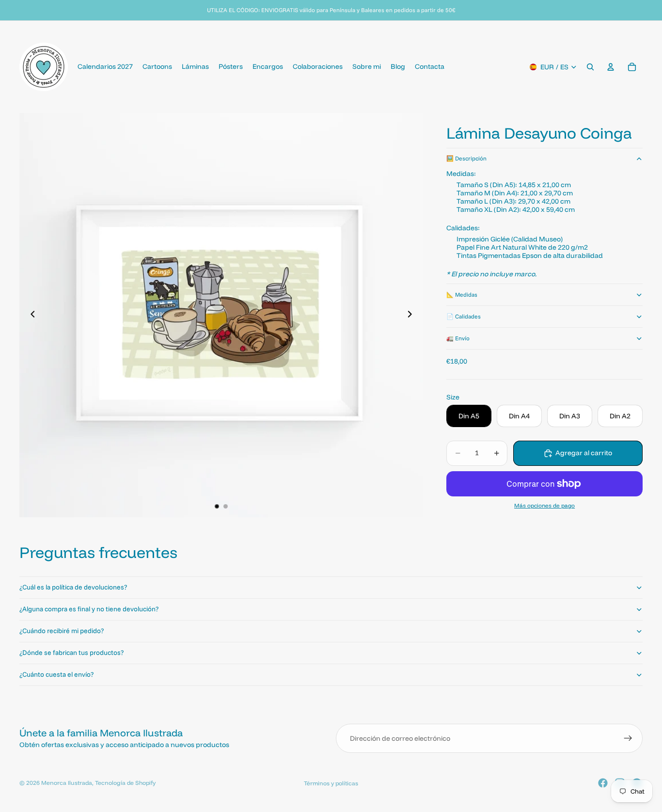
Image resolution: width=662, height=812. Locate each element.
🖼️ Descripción (466, 158)
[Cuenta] (610, 67)
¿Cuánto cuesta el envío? (56, 674)
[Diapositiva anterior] (30, 315)
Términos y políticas (331, 783)
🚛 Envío (458, 338)
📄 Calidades (463, 316)
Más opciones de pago (544, 505)
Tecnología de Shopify (125, 782)
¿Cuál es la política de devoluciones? (73, 587)
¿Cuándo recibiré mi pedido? (61, 630)
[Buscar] (590, 67)
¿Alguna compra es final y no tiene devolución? (88, 609)
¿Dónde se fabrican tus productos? (71, 652)
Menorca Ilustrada (66, 782)
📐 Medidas (461, 294)
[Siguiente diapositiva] (412, 315)
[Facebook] (603, 783)
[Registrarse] (628, 738)
